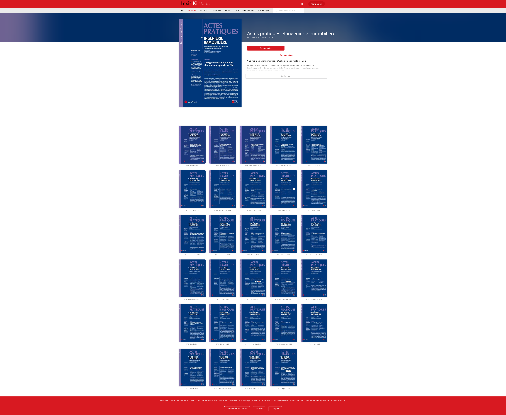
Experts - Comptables (244, 10)
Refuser (259, 408)
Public (228, 10)
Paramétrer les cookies (237, 408)
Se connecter (266, 48)
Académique (263, 10)
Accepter (275, 408)
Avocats (203, 10)
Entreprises (216, 10)
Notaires (192, 10)
